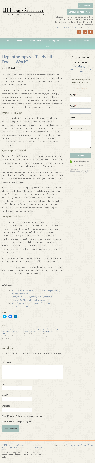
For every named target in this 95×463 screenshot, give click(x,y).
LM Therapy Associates (12, 445)
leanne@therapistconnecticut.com (69, 27)
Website (6, 406)
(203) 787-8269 (87, 27)
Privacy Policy (87, 445)
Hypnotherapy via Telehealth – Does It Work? (9, 331)
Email (5, 395)
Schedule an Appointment (79, 11)
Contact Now (84, 5)
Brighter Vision (72, 445)
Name (5, 384)
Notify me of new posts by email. (19, 421)
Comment (7, 362)
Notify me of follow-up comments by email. (24, 416)
